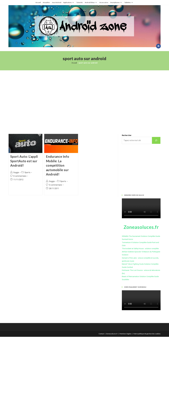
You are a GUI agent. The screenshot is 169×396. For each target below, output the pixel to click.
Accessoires (103, 2)
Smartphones (115, 2)
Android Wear (90, 2)
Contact (101, 334)
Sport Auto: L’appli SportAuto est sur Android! (24, 161)
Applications (67, 2)
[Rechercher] (156, 140)
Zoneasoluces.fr (112, 334)
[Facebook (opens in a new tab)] (158, 46)
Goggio (16, 172)
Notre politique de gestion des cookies (147, 334)
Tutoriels (79, 2)
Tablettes (127, 2)
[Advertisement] (84, 98)
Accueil (38, 2)
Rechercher (127, 135)
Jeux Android (56, 2)
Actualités (46, 2)
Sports (27, 172)
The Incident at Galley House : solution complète (140, 249)
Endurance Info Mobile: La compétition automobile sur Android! (57, 165)
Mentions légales (125, 334)
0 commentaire (19, 176)
